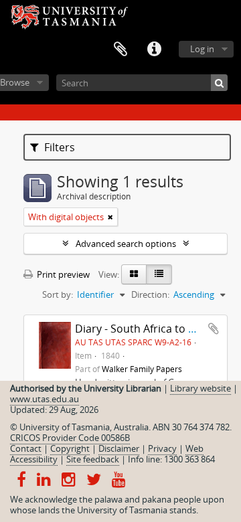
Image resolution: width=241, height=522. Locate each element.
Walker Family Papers (142, 368)
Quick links (154, 49)
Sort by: (57, 294)
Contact (26, 448)
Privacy (162, 448)
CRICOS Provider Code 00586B (70, 438)
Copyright (70, 448)
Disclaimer (118, 448)
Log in (202, 49)
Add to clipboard (213, 328)
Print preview (62, 274)
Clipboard (120, 49)
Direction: (150, 294)
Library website (200, 388)
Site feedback (92, 459)
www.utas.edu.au (44, 399)
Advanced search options (126, 244)
